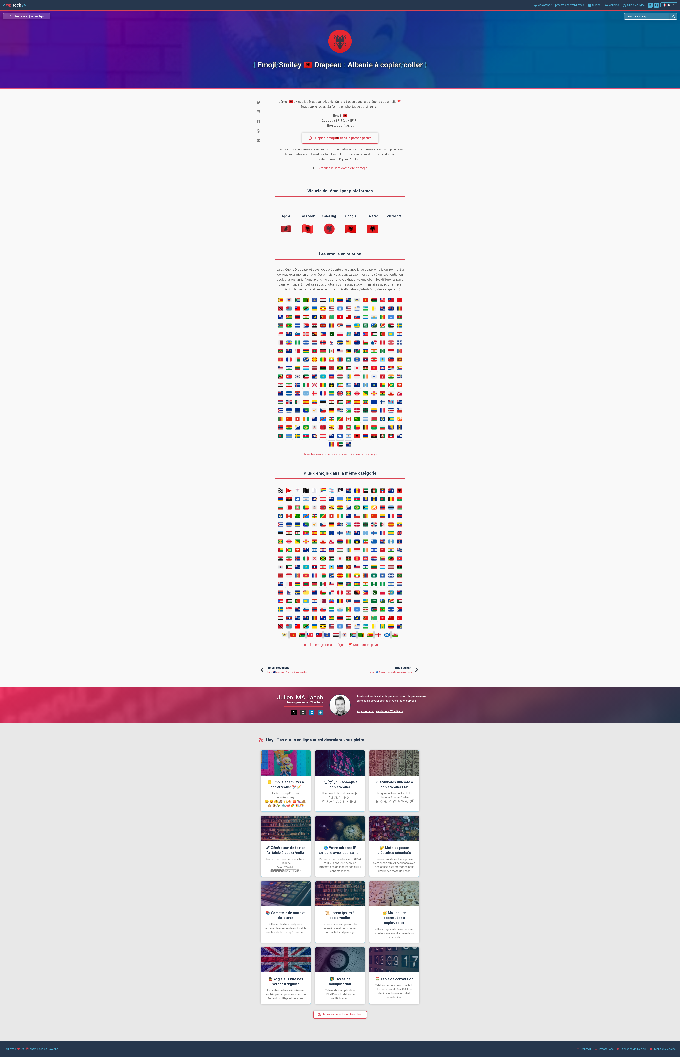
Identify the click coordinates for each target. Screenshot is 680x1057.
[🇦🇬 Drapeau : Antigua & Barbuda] (391, 436)
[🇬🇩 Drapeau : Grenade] (348, 393)
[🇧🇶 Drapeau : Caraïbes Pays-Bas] (297, 427)
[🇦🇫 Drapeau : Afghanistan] (382, 436)
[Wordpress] (320, 712)
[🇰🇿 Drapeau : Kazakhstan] (323, 376)
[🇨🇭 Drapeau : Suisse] (297, 419)
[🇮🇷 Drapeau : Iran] (289, 385)
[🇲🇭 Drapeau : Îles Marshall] (306, 359)
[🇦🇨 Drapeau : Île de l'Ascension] (348, 444)
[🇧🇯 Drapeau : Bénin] (357, 427)
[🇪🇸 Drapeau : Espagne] (357, 402)
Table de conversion (394, 979)
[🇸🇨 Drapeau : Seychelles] (382, 325)
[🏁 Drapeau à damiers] (280, 490)
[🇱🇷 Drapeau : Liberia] (280, 368)
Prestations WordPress (389, 711)
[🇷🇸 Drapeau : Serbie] (340, 325)
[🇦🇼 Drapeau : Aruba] (289, 436)
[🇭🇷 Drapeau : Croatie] (297, 393)
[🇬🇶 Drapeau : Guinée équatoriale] (340, 385)
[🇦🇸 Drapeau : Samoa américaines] (314, 436)
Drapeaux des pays (340, 454)
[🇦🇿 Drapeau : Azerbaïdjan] (306, 436)
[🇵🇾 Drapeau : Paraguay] (399, 334)
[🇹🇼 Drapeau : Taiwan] (297, 308)
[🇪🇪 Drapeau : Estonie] (323, 402)
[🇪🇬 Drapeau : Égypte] (331, 402)
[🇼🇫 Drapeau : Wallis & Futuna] (382, 300)
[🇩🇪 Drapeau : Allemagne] (331, 410)
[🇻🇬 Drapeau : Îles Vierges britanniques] (348, 300)
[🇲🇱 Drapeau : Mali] (323, 359)
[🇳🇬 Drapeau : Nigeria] (297, 342)
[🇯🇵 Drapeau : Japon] (357, 368)
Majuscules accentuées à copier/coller (394, 918)
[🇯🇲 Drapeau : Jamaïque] (340, 368)
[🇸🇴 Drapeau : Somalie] (391, 317)
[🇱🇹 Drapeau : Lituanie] (297, 368)
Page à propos (365, 711)
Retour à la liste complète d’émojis (342, 168)
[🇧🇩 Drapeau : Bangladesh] (280, 436)
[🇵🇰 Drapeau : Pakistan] (331, 334)
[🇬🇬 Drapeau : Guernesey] (374, 393)
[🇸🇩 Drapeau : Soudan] (391, 325)
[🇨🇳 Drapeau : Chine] (289, 419)
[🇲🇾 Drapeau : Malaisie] (340, 351)
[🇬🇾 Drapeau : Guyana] (391, 385)
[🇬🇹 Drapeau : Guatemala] (365, 385)
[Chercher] (505, 16)
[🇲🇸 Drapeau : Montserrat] (289, 351)
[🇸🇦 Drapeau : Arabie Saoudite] (365, 325)
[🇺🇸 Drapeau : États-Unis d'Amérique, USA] (348, 308)
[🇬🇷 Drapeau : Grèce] (348, 385)
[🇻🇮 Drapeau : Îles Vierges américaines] (357, 300)
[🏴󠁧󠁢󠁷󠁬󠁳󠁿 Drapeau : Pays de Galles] (395, 635)
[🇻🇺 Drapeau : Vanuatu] (374, 300)
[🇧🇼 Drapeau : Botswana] (365, 419)
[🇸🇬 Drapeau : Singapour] (280, 334)
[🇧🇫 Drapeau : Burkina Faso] (374, 427)
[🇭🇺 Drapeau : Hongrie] (340, 376)
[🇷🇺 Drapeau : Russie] (348, 325)
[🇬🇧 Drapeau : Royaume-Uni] (340, 393)
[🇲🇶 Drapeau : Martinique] (399, 342)
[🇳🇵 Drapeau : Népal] (331, 342)
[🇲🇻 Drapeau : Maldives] (314, 351)
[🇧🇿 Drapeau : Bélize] (382, 419)
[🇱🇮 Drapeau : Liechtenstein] (391, 359)
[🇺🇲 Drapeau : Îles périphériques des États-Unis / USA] (331, 308)
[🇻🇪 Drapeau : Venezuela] (340, 300)
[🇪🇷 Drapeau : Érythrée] (348, 402)
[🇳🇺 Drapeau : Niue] (348, 342)
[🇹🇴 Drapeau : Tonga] (348, 317)
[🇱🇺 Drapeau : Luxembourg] (306, 368)
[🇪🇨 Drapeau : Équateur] (314, 402)
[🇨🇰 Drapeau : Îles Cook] (314, 419)
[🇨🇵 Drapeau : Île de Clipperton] (382, 410)
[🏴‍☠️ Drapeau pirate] (340, 490)
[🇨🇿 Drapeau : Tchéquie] (323, 410)
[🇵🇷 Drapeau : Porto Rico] (365, 334)
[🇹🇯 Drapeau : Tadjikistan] (306, 317)
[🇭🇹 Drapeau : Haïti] (331, 376)
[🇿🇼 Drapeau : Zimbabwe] (280, 300)
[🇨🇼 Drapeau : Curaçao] (297, 410)
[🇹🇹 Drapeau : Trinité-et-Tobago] (280, 308)
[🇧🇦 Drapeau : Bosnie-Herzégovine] (391, 427)
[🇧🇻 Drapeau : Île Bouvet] (280, 427)
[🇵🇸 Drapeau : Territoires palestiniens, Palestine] (374, 334)
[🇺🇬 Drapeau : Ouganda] (323, 308)
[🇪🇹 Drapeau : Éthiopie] (365, 402)
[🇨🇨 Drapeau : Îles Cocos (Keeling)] (357, 419)
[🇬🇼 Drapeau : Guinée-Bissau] (382, 385)
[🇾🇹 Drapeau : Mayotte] (289, 300)
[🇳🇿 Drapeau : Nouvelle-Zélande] (357, 342)
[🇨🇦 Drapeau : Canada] (348, 419)
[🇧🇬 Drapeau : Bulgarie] (382, 427)
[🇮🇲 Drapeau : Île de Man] (382, 376)
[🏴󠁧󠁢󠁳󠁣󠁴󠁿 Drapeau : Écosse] (387, 635)
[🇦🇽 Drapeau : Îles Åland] (297, 436)
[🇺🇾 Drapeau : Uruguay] (357, 308)
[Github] (303, 712)
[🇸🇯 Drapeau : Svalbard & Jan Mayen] (306, 334)
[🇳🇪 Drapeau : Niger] (374, 351)
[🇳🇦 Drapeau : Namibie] (357, 351)
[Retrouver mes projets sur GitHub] (656, 5)
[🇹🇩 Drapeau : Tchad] (399, 308)
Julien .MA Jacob (300, 697)
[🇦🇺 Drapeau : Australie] (331, 436)
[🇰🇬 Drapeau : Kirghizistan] (374, 368)
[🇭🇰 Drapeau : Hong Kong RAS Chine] (399, 385)
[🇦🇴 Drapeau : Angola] (374, 436)
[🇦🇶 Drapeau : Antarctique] (340, 436)
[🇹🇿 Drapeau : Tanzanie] (306, 308)
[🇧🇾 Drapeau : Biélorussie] (374, 419)
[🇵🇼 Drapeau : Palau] (391, 334)
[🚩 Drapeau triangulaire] (289, 490)
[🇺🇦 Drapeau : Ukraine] (314, 308)
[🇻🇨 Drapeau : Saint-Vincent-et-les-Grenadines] (331, 300)
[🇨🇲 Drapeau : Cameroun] (280, 419)
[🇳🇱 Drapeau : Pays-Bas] (314, 342)
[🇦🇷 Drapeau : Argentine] (348, 436)
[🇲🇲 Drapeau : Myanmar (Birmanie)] (331, 359)
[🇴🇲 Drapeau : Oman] (365, 342)
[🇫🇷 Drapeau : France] (323, 393)
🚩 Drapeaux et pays (340, 645)
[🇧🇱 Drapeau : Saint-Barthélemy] (314, 427)
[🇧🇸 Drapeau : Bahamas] (391, 419)
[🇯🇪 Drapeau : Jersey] (314, 385)
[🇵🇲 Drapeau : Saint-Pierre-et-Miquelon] (348, 334)
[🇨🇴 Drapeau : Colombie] (374, 410)
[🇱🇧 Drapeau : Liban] (374, 359)
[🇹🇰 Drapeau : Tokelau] (314, 317)
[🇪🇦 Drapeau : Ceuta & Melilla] (306, 402)
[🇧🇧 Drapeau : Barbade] (399, 427)
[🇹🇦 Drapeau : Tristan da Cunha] (382, 308)
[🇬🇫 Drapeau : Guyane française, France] (365, 393)
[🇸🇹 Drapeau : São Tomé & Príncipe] (289, 325)
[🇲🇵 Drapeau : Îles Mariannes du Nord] (357, 359)
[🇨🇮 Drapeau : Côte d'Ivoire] (306, 419)
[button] (263, 102)
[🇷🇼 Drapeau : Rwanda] (357, 325)
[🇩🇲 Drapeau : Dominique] (365, 410)
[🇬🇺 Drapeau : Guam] (374, 385)
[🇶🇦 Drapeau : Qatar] (280, 342)
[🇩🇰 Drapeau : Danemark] (357, 410)
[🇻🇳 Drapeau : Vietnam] (365, 300)
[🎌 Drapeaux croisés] (297, 490)
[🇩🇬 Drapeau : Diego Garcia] (340, 410)
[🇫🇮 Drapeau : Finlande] (382, 402)
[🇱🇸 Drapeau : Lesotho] (289, 368)
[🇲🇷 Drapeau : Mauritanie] (280, 351)
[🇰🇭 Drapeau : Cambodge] (382, 368)
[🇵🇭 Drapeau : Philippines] (323, 334)
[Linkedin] (311, 712)
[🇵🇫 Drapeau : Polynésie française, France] (391, 342)
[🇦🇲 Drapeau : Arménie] (365, 436)
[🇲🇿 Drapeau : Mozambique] (348, 351)
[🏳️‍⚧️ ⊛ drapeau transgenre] (331, 490)
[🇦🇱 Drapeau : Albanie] (357, 436)
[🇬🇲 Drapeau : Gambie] (280, 402)
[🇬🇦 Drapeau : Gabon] (331, 393)
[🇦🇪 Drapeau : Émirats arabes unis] (340, 444)
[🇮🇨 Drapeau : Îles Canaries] (348, 376)
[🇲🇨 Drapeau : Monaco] (391, 351)
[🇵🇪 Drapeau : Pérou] (382, 342)
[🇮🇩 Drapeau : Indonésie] (357, 376)
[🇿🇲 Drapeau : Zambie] (306, 300)
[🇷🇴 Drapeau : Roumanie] (331, 325)
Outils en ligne (636, 5)
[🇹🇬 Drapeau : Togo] (289, 317)
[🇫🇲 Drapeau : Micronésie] (306, 393)
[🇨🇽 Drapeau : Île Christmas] (306, 410)
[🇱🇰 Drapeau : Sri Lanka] (399, 359)
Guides (596, 5)
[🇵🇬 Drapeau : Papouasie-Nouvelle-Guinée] (314, 334)
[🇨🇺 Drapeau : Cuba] (280, 410)
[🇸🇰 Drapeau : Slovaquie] (357, 317)
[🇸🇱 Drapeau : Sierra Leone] (365, 317)
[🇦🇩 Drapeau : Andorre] (331, 444)
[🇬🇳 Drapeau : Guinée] (323, 385)
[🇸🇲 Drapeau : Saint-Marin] (374, 317)
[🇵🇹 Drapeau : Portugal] (382, 334)
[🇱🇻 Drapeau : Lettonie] (314, 368)
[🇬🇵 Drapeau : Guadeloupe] (331, 385)
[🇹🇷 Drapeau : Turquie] (399, 300)
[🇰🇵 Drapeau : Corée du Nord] (289, 376)
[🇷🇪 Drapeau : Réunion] (289, 342)
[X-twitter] (294, 712)
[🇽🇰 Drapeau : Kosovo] (314, 300)
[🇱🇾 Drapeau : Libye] (323, 368)
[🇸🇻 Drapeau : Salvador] (297, 325)
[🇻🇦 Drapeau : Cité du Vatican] (374, 308)
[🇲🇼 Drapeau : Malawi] (323, 351)
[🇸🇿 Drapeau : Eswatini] (323, 325)
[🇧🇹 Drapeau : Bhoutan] (399, 419)
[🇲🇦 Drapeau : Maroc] (331, 368)
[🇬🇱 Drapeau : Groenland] (399, 393)
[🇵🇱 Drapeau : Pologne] (340, 334)
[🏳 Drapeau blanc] (314, 490)
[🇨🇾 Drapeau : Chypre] (314, 410)
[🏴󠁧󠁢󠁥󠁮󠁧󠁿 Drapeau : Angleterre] (378, 635)
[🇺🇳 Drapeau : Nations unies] (340, 308)
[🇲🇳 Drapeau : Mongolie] (340, 359)
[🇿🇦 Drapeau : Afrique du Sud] (297, 300)
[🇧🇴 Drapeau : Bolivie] (289, 427)
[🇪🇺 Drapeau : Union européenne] (374, 402)
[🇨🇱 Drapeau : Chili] (399, 410)
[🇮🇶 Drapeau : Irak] (280, 385)
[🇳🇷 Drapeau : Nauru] (340, 342)
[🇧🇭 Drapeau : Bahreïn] (340, 427)
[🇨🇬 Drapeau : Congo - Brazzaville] (340, 419)
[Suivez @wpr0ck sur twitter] (650, 5)
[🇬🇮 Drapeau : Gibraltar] (391, 393)
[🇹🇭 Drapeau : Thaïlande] (297, 317)
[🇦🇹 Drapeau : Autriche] (323, 436)
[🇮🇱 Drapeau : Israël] (374, 376)
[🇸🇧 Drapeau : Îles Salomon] (374, 325)
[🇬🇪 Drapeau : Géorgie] (357, 393)
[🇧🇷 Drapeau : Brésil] (306, 427)
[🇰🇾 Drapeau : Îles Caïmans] (314, 376)
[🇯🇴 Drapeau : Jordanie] (348, 368)
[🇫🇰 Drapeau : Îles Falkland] (399, 402)
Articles (614, 5)
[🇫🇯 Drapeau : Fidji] (391, 402)
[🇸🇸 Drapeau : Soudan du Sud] (280, 325)
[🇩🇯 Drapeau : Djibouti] (348, 410)
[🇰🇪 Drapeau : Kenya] (365, 368)
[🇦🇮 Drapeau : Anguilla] (399, 436)
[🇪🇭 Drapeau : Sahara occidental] (340, 402)
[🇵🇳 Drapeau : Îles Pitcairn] (357, 334)
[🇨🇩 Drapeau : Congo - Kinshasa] (323, 419)
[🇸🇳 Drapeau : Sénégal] (382, 317)
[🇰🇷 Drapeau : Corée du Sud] (297, 376)
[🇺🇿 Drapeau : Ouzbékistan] (365, 308)
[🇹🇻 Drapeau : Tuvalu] (289, 308)
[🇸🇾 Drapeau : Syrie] (314, 325)
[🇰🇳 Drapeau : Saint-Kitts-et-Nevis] (280, 376)
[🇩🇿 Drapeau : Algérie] (297, 402)
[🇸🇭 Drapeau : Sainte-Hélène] (289, 334)
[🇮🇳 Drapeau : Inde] (391, 376)
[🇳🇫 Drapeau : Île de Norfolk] (382, 351)
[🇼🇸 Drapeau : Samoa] (391, 300)
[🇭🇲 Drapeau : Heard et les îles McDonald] (280, 393)
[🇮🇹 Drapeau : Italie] (306, 385)
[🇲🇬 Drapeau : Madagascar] (297, 359)
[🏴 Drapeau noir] (306, 490)
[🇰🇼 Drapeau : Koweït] (306, 376)
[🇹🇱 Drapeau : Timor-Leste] (323, 317)
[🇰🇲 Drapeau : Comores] (399, 368)
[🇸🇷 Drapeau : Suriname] (399, 317)
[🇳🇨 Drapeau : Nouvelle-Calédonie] (365, 351)
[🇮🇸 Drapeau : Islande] (297, 385)
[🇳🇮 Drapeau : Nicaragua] (306, 342)
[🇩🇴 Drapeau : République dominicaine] (289, 402)
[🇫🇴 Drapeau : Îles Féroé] (314, 393)
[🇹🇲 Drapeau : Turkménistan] (331, 317)
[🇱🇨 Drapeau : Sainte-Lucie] (382, 359)
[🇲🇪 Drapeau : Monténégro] (280, 359)
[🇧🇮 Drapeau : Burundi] (348, 427)
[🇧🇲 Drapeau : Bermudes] (323, 427)
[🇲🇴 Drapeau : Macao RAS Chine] (348, 359)
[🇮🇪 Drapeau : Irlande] (365, 376)
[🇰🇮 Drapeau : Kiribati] (391, 368)
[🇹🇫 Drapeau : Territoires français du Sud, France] (280, 317)
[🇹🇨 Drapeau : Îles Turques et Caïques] (391, 308)
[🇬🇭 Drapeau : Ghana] (382, 393)
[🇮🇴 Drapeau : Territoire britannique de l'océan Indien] (399, 376)
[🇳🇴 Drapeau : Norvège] (323, 342)
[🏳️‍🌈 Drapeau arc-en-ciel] (323, 490)
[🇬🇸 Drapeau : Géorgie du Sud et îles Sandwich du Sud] (357, 385)
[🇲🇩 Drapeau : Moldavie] (399, 351)
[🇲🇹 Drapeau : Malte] (297, 351)
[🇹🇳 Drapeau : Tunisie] (340, 317)
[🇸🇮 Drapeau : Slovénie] (297, 334)
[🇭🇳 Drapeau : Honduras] (289, 393)
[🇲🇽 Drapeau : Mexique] (331, 351)
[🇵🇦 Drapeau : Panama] (374, 342)
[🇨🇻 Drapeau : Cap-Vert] (289, 410)
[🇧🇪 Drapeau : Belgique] (365, 427)
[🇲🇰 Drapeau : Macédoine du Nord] (314, 359)
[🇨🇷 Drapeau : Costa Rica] (391, 410)
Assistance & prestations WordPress (561, 5)
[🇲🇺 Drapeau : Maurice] (306, 351)
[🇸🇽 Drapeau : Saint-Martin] (306, 325)
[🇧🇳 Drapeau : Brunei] (331, 427)
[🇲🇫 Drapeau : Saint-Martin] (289, 359)
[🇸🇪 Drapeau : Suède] (399, 325)
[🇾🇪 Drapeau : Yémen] (323, 300)
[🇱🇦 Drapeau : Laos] (365, 359)
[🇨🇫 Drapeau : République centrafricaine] (331, 419)
